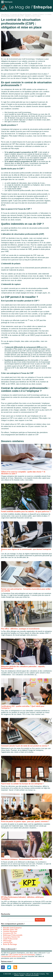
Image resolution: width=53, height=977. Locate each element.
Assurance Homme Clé (11, 937)
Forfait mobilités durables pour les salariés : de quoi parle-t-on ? (26, 511)
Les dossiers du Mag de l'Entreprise (20, 14)
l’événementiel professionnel (11, 956)
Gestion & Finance (38, 14)
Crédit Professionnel (10, 939)
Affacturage (7, 941)
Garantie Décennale (10, 931)
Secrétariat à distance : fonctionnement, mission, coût (21, 859)
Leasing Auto (7, 942)
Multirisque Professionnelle (12, 935)
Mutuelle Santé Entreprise (12, 928)
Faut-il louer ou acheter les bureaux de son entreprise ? (22, 784)
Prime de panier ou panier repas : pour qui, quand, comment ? (25, 821)
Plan (47, 974)
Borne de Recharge (10, 944)
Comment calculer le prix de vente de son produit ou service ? (25, 746)
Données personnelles (32, 975)
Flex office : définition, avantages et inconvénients (20, 629)
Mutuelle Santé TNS (10, 930)
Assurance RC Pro (9, 933)
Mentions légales (19, 975)
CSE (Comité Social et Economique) (22, 954)
